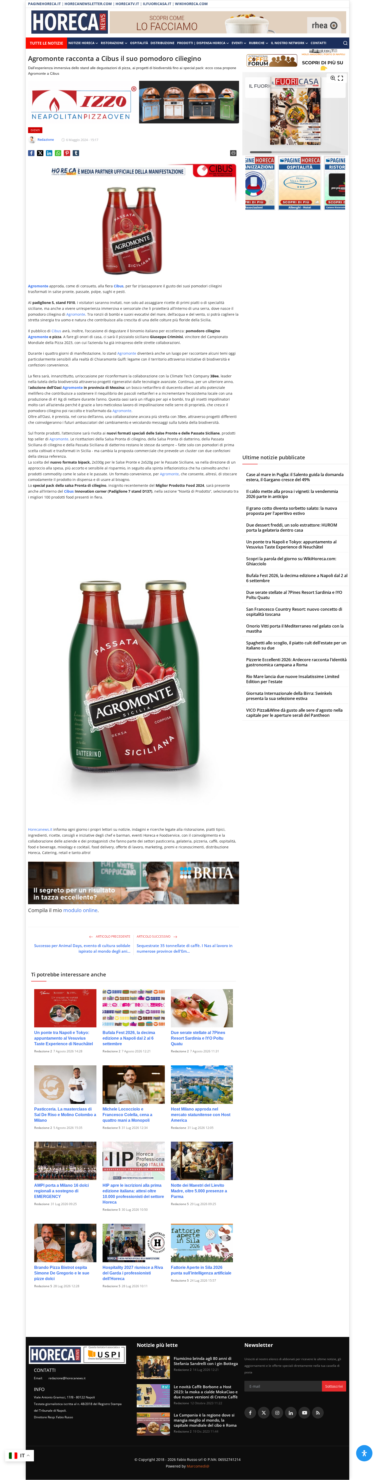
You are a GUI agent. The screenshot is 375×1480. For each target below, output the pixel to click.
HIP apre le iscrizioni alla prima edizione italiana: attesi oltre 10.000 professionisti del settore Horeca (133, 1193)
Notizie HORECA (81, 43)
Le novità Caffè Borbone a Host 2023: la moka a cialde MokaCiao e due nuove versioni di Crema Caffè (206, 1391)
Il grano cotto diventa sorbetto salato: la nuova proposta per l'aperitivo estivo (291, 511)
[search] (345, 43)
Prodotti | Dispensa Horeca (201, 43)
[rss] (318, 1413)
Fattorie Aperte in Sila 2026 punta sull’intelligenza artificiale (201, 1270)
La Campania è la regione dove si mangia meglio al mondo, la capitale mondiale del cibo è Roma (205, 1420)
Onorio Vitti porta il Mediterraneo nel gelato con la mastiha (295, 628)
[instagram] (277, 1413)
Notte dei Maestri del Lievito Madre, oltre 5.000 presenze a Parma (199, 1191)
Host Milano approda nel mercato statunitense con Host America (200, 1114)
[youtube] (304, 1413)
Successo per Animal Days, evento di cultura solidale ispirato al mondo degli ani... (82, 948)
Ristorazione (112, 43)
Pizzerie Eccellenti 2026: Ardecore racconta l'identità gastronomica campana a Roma (296, 662)
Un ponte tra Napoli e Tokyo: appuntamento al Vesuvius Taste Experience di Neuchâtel (63, 1038)
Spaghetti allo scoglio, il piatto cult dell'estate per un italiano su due (296, 645)
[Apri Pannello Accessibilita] (364, 1453)
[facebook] (250, 1413)
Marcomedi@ (198, 1466)
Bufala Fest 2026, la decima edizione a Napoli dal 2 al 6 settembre (129, 1038)
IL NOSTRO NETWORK (287, 43)
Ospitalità (139, 43)
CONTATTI (318, 43)
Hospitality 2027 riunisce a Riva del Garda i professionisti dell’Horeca (133, 1273)
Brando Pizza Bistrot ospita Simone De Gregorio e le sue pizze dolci (61, 1273)
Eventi (237, 43)
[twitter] (264, 1413)
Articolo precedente (112, 936)
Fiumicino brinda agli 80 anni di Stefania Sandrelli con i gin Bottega (206, 1361)
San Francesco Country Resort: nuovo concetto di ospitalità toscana (294, 612)
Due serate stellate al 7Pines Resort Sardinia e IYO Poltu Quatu (198, 1038)
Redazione (178, 1128)
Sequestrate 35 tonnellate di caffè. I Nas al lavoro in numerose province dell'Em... (185, 948)
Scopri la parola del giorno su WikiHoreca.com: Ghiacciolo (291, 561)
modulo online (80, 910)
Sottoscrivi (334, 1386)
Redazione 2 (43, 1051)
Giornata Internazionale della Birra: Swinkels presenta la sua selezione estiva (289, 696)
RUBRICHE (257, 43)
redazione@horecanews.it (66, 1378)
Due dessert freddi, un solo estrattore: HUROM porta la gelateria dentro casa (291, 527)
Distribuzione (162, 43)
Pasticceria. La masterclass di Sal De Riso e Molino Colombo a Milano (65, 1114)
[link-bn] (228, 22)
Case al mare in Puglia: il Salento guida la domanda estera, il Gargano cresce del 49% (295, 477)
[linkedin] (291, 1413)
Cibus (56, 330)
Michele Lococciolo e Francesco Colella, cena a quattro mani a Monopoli (127, 1114)
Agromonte (38, 286)
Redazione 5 (111, 1128)
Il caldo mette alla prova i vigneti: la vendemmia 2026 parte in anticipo (292, 494)
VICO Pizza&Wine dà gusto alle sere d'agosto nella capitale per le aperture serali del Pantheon (294, 713)
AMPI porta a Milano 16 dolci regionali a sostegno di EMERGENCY (61, 1191)
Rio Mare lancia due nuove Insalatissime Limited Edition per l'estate (292, 679)
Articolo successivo (154, 936)
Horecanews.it (40, 829)
